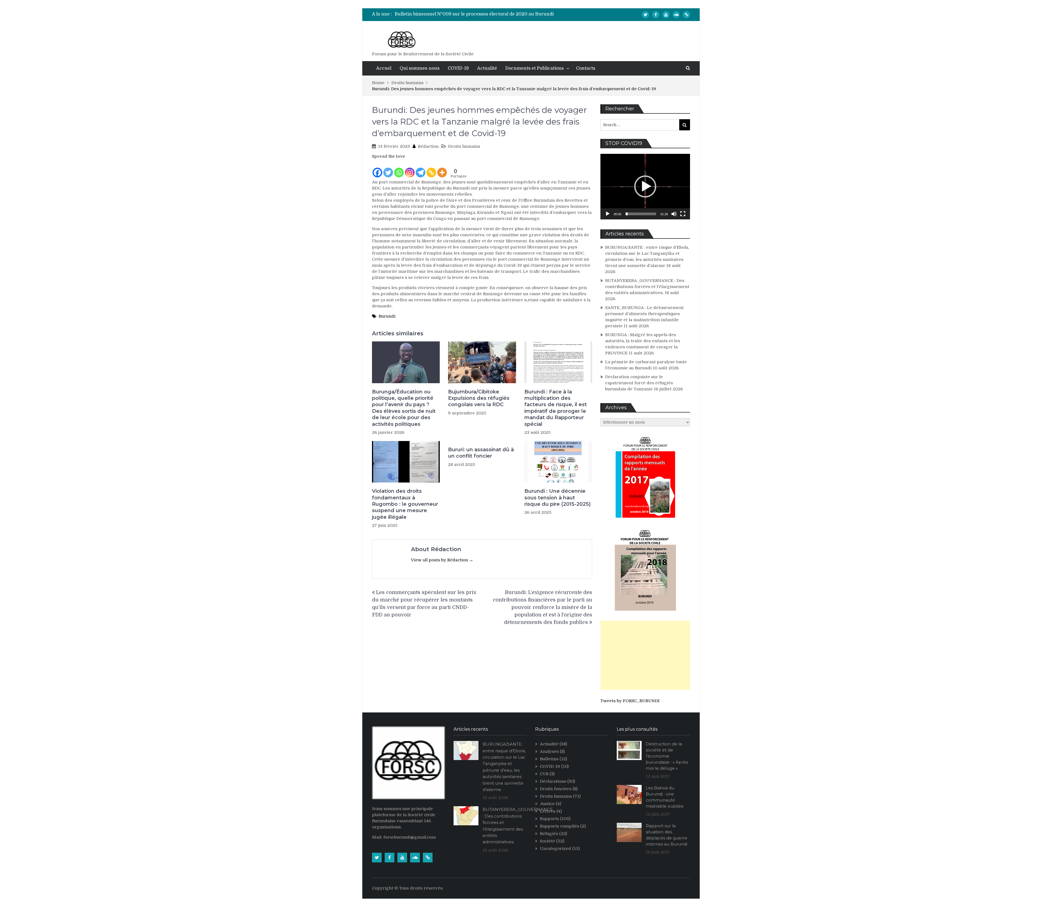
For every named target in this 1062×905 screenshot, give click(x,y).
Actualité (487, 68)
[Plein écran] (683, 214)
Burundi (387, 316)
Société (547, 841)
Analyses (549, 751)
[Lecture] (607, 214)
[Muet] (674, 214)
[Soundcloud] (676, 14)
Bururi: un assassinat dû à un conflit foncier (481, 453)
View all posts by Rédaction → (442, 559)
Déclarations (553, 781)
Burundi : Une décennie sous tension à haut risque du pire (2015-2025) (557, 497)
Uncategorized (555, 848)
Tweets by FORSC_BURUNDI (630, 700)
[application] (645, 186)
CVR (544, 773)
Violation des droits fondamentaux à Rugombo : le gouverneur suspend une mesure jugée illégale (405, 504)
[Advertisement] (645, 655)
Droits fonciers (555, 788)
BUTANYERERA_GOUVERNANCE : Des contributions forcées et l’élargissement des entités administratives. (647, 286)
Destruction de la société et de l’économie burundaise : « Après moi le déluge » (667, 756)
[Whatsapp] (399, 168)
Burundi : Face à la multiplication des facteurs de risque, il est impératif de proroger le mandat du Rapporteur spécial (555, 408)
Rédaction (428, 146)
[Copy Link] (431, 168)
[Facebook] (655, 14)
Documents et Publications (534, 68)
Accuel (383, 68)
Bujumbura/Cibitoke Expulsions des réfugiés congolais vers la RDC (478, 398)
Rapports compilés (559, 826)
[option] (479, 14)
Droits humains (464, 146)
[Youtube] (666, 14)
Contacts (585, 68)
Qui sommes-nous (419, 68)
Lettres (547, 811)
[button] (645, 186)
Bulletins (549, 758)
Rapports (549, 818)
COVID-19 (458, 68)
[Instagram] (410, 168)
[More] (442, 168)
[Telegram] (420, 168)
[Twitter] (645, 14)
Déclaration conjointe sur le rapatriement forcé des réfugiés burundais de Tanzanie (639, 382)
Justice (547, 803)
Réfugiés (549, 833)
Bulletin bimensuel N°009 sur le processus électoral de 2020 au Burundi (474, 14)
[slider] (641, 213)
